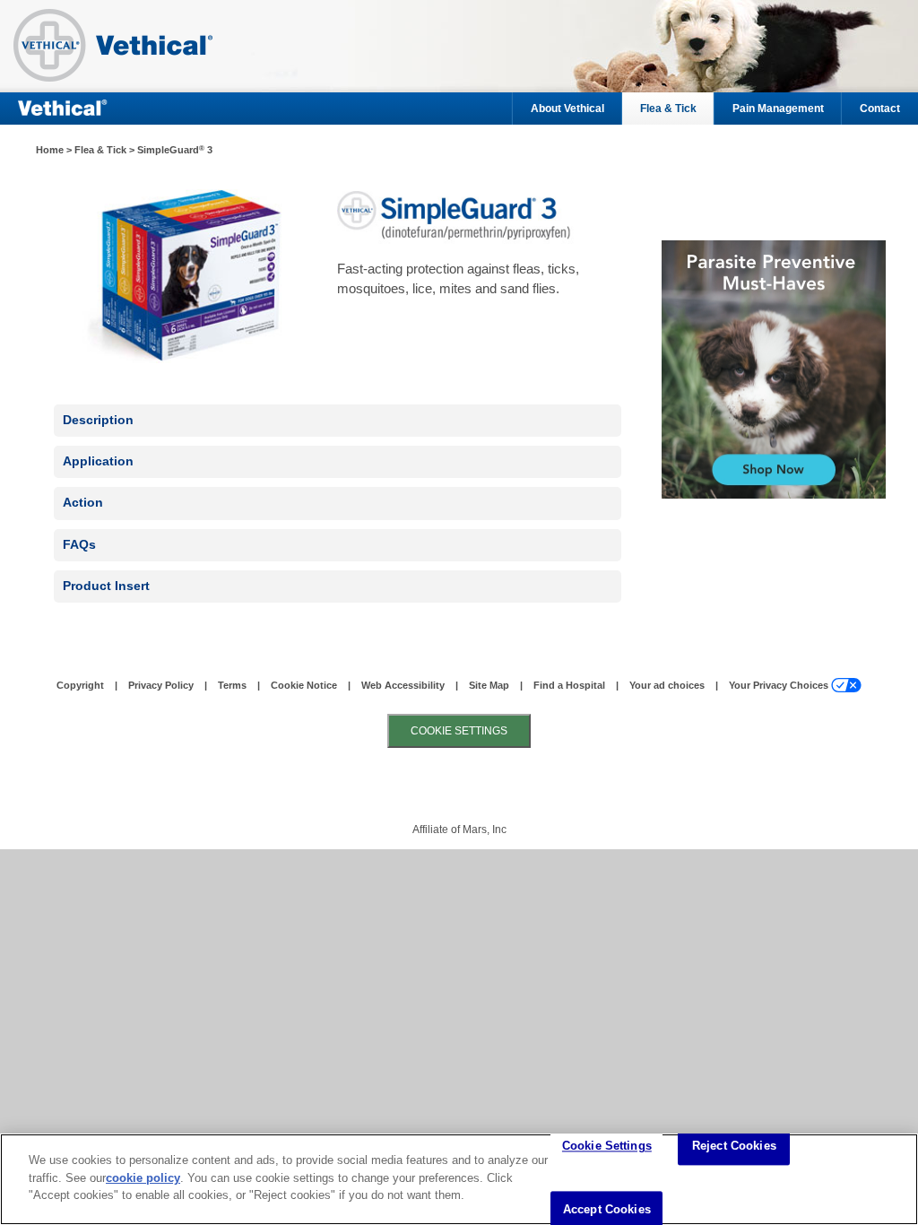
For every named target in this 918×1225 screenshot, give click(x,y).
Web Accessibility (403, 685)
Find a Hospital (569, 685)
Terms (232, 685)
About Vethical (567, 108)
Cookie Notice (304, 685)
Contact (880, 108)
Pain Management (778, 108)
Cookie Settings (607, 1146)
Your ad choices (667, 685)
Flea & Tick (668, 108)
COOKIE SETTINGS (459, 731)
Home (50, 149)
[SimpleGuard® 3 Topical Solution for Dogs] (763, 370)
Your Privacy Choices (778, 685)
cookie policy (143, 1178)
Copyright (80, 685)
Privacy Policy (161, 685)
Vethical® (63, 108)
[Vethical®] (125, 49)
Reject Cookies (734, 1146)
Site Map (489, 685)
